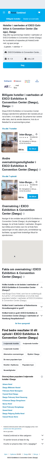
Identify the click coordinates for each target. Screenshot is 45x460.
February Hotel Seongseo (13, 391)
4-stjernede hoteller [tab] (30, 343)
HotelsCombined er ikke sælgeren (17, 435)
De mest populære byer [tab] (13, 359)
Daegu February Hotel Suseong (15, 397)
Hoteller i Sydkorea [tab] (11, 365)
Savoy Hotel (7, 404)
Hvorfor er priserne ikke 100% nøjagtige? (20, 443)
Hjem (6, 454)
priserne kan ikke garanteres (12, 429)
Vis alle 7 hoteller (9, 128)
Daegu (26, 454)
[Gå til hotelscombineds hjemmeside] (17, 12)
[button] (3, 12)
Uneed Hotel (7, 410)
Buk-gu (36, 454)
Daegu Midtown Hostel (11, 387)
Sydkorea (13, 454)
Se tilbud (32, 149)
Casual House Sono (10, 417)
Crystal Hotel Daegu (10, 394)
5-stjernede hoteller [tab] (11, 349)
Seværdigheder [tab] (9, 370)
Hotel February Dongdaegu (13, 407)
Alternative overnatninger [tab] (14, 354)
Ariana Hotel (7, 384)
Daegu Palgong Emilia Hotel (13, 413)
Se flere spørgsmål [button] (22, 323)
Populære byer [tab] (28, 365)
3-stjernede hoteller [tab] (11, 343)
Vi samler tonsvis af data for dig (16, 439)
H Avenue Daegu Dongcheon (14, 400)
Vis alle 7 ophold (9, 176)
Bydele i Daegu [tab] (33, 354)
